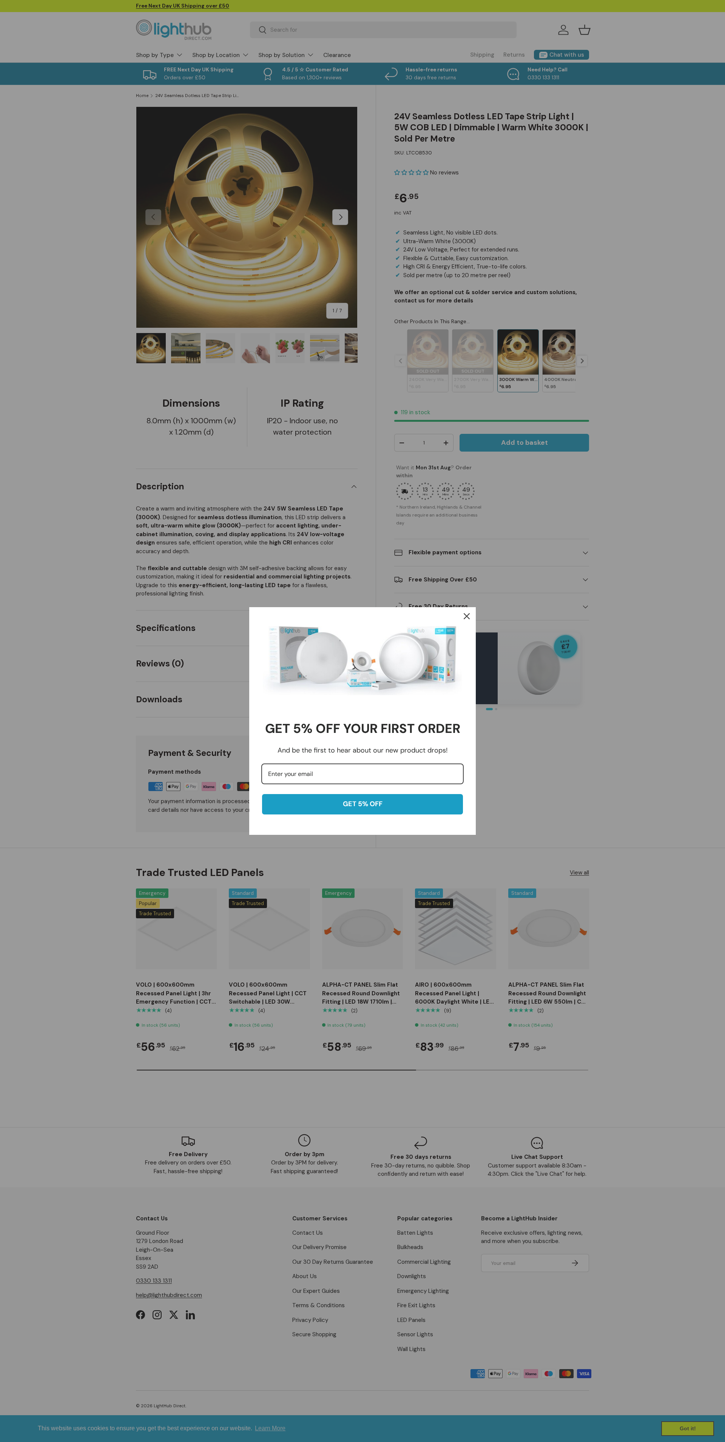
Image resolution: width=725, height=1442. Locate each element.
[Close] (467, 616)
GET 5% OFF (363, 803)
